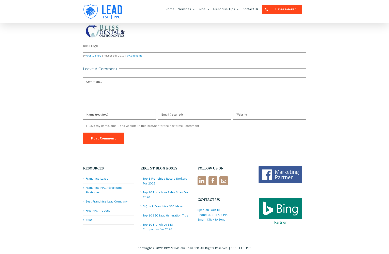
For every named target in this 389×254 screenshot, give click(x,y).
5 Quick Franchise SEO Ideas (163, 206)
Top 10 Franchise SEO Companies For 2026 (158, 227)
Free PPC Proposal (98, 210)
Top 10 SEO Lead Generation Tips (165, 215)
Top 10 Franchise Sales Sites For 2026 (165, 195)
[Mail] (223, 180)
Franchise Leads (96, 178)
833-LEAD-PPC (241, 248)
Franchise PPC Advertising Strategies (104, 190)
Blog (88, 220)
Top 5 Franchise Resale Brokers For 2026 (165, 181)
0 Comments (134, 55)
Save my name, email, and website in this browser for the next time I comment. (144, 126)
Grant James (93, 55)
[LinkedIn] (202, 180)
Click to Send (216, 219)
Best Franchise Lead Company (106, 201)
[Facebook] (212, 180)
